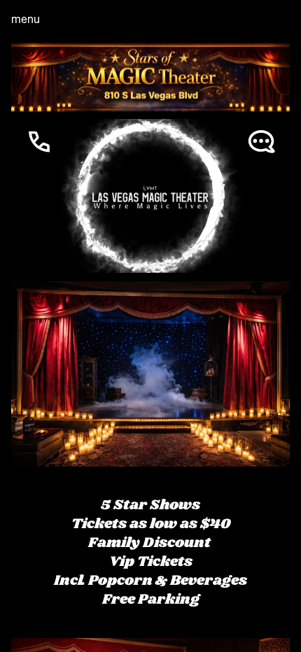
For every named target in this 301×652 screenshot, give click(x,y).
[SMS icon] (262, 197)
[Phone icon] (39, 197)
